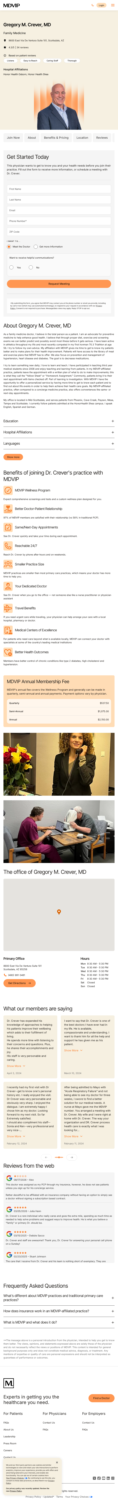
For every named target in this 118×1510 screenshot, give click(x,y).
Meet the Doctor (21, 246)
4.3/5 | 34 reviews (18, 47)
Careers (7, 1450)
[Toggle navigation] (113, 5)
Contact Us (9, 1457)
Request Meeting (59, 283)
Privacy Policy (16, 1491)
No (37, 267)
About (32, 137)
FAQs (6, 1422)
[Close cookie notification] (57, 1462)
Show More (14, 1066)
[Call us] (92, 5)
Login (101, 5)
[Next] (71, 1157)
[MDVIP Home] (13, 5)
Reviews (102, 137)
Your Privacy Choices (15, 1478)
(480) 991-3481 (16, 975)
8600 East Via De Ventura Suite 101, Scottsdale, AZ (36, 40)
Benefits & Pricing (56, 137)
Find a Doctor (101, 1398)
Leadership (9, 1436)
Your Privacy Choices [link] (77, 1496)
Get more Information (51, 246)
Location (82, 137)
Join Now (13, 137)
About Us (8, 1429)
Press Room (9, 1443)
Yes (19, 267)
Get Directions (17, 983)
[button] (59, 912)
